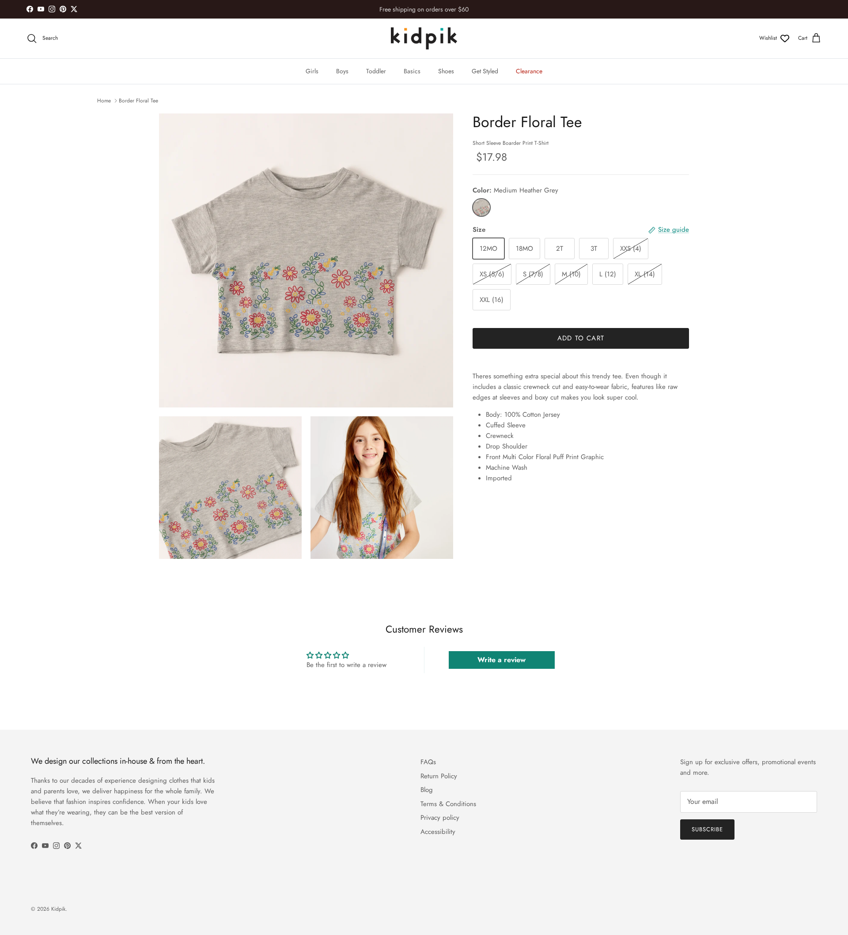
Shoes (446, 71)
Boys (342, 71)
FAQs (428, 762)
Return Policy (438, 776)
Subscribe (707, 829)
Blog (426, 790)
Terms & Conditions (448, 804)
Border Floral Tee (138, 101)
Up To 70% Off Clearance (424, 10)
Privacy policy (439, 817)
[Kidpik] (424, 38)
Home (104, 101)
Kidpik (58, 909)
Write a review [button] (501, 660)
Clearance (529, 71)
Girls (312, 71)
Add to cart (580, 338)
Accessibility (437, 832)
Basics (412, 71)
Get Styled (485, 71)
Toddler (376, 71)
